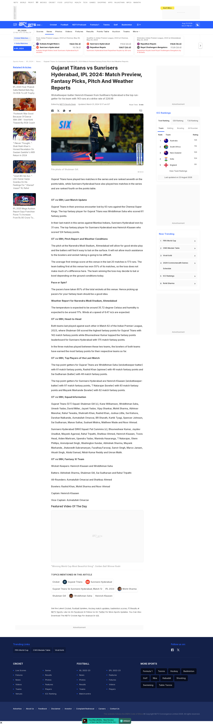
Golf (116, 24)
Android (89, 615)
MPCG (128, 2)
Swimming (148, 685)
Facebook (78, 612)
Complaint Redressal (85, 709)
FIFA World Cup (169, 241)
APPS (110, 2)
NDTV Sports (57, 612)
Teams (19, 689)
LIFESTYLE (68, 2)
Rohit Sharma (168, 283)
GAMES (92, 2)
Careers (102, 709)
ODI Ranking (178, 121)
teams (126, 31)
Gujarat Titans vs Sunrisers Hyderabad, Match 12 (77, 589)
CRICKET (52, 2)
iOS (97, 615)
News (49, 31)
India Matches (22, 43)
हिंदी (37, 2)
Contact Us (114, 709)
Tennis (106, 24)
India (172, 159)
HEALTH (78, 2)
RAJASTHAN (119, 2)
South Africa (175, 147)
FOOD (60, 2)
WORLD (23, 2)
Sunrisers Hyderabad (101, 582)
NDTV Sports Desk (68, 104)
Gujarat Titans (75, 582)
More (136, 31)
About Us (30, 709)
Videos (68, 31)
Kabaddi (167, 678)
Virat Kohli (167, 255)
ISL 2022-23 (84, 670)
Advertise (17, 709)
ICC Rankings (168, 276)
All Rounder (193, 128)
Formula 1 (94, 24)
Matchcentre (85, 694)
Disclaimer (55, 709)
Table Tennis (165, 685)
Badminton (127, 24)
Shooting (181, 678)
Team (161, 128)
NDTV (16, 2)
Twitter (102, 612)
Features (49, 684)
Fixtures (79, 31)
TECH (85, 2)
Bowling (180, 128)
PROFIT (31, 2)
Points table (103, 31)
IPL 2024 (22, 31)
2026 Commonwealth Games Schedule (175, 266)
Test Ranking (163, 121)
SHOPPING (102, 2)
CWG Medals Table (171, 248)
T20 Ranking (192, 121)
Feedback (42, 709)
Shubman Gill (59, 596)
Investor (68, 709)
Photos (58, 31)
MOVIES (43, 2)
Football (64, 24)
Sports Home (18, 61)
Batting (170, 128)
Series (48, 670)
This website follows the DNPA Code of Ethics (123, 714)
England (173, 165)
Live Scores (21, 670)
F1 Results (133, 608)
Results (90, 31)
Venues (19, 694)
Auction (116, 31)
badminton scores (119, 608)
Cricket (53, 24)
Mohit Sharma (130, 589)
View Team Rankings (178, 171)
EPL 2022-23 (115, 670)
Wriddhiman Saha (83, 596)
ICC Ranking (50, 694)
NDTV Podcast (79, 24)
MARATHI (137, 2)
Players (48, 689)
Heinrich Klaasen (103, 596)
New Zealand (175, 153)
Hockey (174, 671)
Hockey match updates (98, 608)
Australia (174, 141)
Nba (155, 678)
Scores (40, 31)
